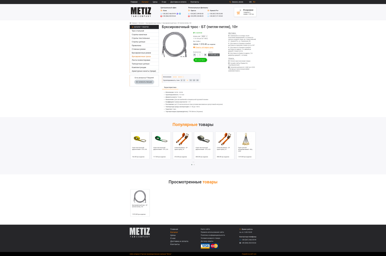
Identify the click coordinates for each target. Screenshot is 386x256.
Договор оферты (207, 241)
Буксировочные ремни (141, 53)
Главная (134, 2)
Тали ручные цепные (140, 64)
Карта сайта (205, 229)
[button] (192, 165)
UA (250, 2)
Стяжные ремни (138, 49)
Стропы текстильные (141, 38)
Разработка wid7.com (249, 254)
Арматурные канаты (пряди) (144, 71)
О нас (164, 2)
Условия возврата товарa (210, 238)
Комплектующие (139, 67)
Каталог (145, 2)
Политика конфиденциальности (213, 235)
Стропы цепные (138, 42)
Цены (155, 2)
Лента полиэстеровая (141, 60)
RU (254, 2)
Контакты (195, 2)
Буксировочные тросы (153, 23)
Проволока (136, 45)
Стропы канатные (139, 34)
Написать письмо (145, 82)
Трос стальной (138, 31)
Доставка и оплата (178, 2)
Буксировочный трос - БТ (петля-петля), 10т (177, 23)
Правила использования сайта (212, 232)
